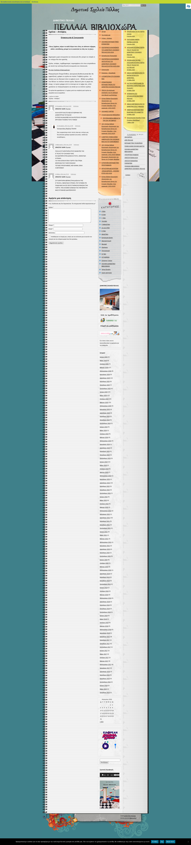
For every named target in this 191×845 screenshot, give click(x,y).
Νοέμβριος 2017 (105, 640)
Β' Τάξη (104, 214)
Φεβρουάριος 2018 (105, 629)
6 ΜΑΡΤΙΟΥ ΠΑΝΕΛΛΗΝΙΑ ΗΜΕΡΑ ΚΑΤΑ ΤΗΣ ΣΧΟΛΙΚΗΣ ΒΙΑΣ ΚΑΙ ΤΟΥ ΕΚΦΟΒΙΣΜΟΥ (110, 139)
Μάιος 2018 (103, 619)
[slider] (116, 775)
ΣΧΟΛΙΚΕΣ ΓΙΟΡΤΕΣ (108, 111)
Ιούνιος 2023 (104, 462)
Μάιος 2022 (103, 500)
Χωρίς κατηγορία (107, 273)
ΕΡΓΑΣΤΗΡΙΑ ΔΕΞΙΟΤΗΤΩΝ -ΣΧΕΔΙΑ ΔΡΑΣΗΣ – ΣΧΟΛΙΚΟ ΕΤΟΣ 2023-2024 (110, 171)
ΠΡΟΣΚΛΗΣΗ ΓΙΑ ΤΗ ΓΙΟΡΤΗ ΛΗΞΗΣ (135, 34)
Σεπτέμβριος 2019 (105, 584)
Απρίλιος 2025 (104, 399)
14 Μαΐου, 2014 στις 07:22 (62, 174)
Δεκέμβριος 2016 (105, 671)
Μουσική (104, 244)
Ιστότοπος (52, 233)
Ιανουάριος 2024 (105, 444)
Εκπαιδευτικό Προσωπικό (109, 56)
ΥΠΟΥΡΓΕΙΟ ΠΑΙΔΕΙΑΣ (131, 155)
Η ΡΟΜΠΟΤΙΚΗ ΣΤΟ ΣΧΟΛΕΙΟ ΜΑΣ (111, 78)
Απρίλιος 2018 (104, 622)
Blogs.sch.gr (133, 818)
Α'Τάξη (103, 211)
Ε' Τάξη (104, 231)
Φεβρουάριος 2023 (105, 476)
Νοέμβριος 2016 (105, 675)
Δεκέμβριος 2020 (105, 549)
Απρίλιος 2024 (104, 434)
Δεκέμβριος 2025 (105, 378)
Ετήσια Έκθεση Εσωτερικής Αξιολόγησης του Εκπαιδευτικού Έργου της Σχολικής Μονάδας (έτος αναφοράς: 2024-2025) (110, 103)
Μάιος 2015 (103, 689)
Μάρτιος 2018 (104, 626)
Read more (170, 841)
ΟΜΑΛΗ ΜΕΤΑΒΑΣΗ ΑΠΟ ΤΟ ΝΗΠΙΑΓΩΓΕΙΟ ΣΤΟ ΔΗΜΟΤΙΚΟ (135, 76)
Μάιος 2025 (103, 395)
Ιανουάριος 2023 (105, 479)
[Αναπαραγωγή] (103, 775)
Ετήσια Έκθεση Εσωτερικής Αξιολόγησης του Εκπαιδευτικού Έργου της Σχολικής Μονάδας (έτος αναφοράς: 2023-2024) (110, 181)
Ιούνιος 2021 (104, 532)
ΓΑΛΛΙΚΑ (104, 221)
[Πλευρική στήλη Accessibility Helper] (188, 6)
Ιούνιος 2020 (104, 560)
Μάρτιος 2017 (104, 661)
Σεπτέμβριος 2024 (105, 423)
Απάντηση (75, 106)
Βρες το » (143, 5)
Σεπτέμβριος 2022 (105, 493)
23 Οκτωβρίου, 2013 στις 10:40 (63, 106)
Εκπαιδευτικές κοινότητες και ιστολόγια (15, 2)
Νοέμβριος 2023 (105, 451)
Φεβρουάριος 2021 (105, 542)
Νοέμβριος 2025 (105, 381)
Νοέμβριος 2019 (105, 577)
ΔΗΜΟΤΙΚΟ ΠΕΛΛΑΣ (63, 20)
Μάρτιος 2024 (104, 437)
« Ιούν (101, 722)
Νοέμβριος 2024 (105, 416)
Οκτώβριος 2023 (105, 455)
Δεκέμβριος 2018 (105, 602)
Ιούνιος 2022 (104, 497)
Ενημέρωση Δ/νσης (107, 237)
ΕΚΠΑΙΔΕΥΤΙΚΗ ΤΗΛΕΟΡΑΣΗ (133, 143)
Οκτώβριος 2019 (105, 581)
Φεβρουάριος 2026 (105, 371)
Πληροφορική (106, 251)
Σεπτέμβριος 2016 (105, 682)
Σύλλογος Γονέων (107, 260)
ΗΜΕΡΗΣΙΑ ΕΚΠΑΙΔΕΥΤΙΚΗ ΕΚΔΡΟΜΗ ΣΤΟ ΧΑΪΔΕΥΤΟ (135, 112)
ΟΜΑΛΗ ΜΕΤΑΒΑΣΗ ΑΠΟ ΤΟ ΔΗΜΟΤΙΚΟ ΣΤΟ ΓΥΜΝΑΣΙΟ (135, 105)
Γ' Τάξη (104, 218)
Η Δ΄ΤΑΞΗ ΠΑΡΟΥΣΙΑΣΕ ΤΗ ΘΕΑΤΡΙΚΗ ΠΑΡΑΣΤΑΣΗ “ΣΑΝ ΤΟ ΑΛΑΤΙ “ (136, 87)
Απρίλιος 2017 (104, 657)
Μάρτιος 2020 (104, 567)
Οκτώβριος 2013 (105, 692)
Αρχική (104, 31)
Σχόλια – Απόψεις (57, 32)
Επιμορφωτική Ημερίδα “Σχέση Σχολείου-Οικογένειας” (136, 120)
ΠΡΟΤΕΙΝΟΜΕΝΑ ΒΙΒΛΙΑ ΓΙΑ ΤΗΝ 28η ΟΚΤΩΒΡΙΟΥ (111, 119)
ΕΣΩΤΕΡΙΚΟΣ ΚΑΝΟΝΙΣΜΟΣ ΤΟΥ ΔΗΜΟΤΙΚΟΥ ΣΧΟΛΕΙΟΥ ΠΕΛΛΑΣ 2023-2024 (110, 50)
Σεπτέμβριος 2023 (105, 458)
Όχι (162, 841)
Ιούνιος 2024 (104, 427)
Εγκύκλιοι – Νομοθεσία (108, 73)
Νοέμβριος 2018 (105, 605)
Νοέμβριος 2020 (105, 553)
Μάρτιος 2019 (104, 595)
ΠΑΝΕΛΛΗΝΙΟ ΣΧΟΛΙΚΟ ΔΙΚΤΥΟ (134, 146)
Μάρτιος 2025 (104, 402)
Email (51, 229)
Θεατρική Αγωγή (106, 241)
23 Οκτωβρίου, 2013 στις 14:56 (65, 125)
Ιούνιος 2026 (104, 357)
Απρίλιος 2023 (104, 469)
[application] (109, 775)
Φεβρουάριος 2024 (105, 441)
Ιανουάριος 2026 (105, 374)
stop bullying (128, 137)
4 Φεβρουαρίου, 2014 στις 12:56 (63, 144)
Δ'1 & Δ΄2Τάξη (106, 228)
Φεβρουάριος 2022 (105, 511)
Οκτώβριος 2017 (105, 643)
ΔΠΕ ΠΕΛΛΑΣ (129, 140)
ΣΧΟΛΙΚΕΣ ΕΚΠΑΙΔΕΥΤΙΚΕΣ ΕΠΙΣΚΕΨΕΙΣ (110, 43)
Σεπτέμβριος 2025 (105, 388)
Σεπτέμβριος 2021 (105, 528)
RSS (75, 820)
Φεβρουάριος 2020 (105, 570)
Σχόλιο (51, 207)
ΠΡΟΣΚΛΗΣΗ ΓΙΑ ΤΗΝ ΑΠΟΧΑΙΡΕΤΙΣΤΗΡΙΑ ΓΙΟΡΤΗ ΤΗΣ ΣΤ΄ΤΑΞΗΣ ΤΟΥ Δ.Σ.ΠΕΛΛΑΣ (135, 65)
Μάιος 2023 (103, 465)
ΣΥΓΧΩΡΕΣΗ (105, 257)
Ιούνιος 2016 (104, 685)
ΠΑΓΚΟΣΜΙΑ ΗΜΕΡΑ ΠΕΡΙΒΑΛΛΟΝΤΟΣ (133, 42)
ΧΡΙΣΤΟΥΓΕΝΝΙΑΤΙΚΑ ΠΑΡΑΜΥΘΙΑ (131, 162)
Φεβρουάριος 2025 (105, 406)
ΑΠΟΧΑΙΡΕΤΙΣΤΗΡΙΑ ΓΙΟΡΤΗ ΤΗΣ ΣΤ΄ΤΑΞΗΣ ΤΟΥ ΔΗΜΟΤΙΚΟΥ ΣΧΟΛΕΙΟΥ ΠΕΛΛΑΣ (135, 52)
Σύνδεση (127, 175)
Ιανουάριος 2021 (105, 546)
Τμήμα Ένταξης (106, 269)
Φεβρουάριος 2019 (105, 598)
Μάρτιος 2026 (104, 367)
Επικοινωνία (105, 69)
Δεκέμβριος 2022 (105, 483)
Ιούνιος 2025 (104, 392)
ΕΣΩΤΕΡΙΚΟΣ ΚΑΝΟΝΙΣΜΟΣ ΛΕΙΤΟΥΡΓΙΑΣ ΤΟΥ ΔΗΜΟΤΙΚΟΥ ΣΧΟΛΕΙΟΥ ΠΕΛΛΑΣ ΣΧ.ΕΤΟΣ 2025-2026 (111, 62)
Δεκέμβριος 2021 (105, 518)
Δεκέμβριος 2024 (105, 413)
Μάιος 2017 (103, 654)
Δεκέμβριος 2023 (105, 448)
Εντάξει (155, 841)
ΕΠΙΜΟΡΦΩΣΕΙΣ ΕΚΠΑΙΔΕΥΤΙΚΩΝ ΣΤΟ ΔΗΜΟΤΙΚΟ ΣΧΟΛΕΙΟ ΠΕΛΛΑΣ (111, 84)
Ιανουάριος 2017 (105, 668)
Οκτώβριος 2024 (105, 420)
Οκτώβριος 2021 (105, 525)
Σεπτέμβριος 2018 (105, 612)
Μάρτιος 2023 (104, 472)
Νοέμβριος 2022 (105, 486)
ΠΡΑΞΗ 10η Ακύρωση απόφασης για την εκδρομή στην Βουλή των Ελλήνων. (110, 93)
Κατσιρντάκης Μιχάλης (64, 128)
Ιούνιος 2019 (104, 587)
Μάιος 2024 (103, 430)
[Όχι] (188, 842)
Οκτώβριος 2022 (105, 490)
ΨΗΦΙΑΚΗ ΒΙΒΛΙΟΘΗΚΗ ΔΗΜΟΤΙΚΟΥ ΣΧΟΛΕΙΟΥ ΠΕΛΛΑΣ (135, 167)
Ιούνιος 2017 (104, 650)
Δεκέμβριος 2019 (105, 574)
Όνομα (51, 225)
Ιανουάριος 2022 (105, 514)
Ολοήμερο (105, 247)
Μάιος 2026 (103, 360)
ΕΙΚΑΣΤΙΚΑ (105, 234)
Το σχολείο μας (106, 35)
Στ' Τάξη (104, 254)
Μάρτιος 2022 (104, 507)
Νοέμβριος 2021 (105, 521)
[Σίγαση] (115, 775)
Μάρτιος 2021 (104, 539)
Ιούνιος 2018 (104, 615)
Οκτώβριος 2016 (105, 678)
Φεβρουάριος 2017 (105, 664)
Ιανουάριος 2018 (105, 633)
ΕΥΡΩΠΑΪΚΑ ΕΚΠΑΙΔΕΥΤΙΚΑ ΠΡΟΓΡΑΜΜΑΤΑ (110, 164)
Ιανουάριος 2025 (105, 409)
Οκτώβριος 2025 (105, 385)
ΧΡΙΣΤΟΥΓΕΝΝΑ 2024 (131, 158)
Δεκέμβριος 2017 (105, 636)
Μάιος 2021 (103, 535)
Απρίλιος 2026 (104, 364)
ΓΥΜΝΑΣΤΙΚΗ (106, 224)
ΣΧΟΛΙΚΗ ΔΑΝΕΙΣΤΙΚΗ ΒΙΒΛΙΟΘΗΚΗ (108, 265)
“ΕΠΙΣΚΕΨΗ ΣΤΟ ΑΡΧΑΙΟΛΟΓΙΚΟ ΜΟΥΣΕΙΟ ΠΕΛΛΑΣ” (135, 97)
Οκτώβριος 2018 (105, 608)
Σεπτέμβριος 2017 (105, 647)
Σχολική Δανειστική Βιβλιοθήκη (111, 115)
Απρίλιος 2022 (104, 504)
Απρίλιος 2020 (104, 563)
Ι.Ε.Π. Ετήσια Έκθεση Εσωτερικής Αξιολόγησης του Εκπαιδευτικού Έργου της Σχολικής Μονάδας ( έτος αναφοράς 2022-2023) (110, 128)
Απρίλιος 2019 (104, 591)
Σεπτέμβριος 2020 (105, 556)
